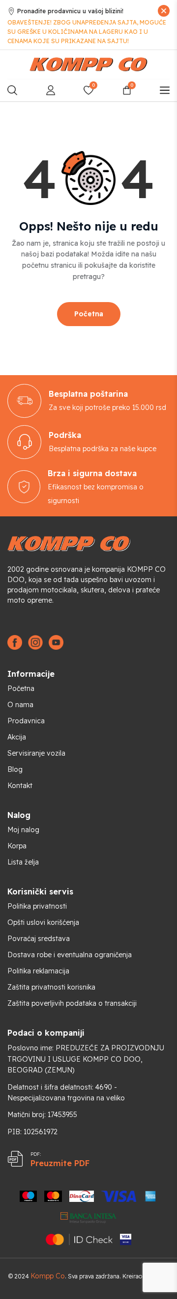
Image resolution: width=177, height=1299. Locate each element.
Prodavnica (26, 720)
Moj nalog (23, 829)
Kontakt (19, 785)
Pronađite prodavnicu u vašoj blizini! (70, 11)
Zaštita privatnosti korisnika (51, 987)
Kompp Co (47, 1276)
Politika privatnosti (37, 906)
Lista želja (23, 862)
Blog (15, 769)
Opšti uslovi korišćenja (43, 922)
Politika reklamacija (38, 971)
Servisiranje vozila (36, 753)
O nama (20, 704)
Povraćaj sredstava (38, 938)
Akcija (16, 737)
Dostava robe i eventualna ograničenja (69, 954)
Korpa (17, 845)
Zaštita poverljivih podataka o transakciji (72, 1003)
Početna (88, 313)
